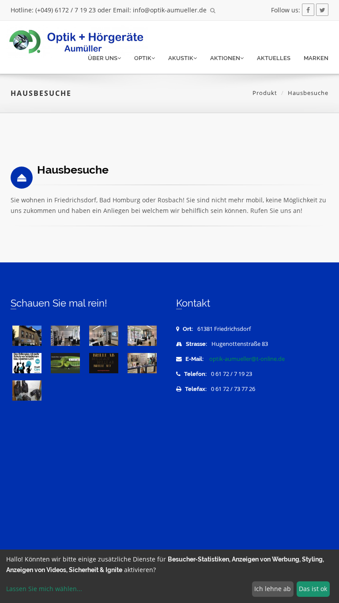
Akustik (180, 58)
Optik (142, 58)
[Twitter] (322, 10)
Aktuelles (273, 58)
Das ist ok (313, 588)
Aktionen (225, 58)
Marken (316, 58)
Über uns (102, 58)
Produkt (264, 93)
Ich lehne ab (272, 588)
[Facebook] (308, 10)
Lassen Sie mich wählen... (44, 588)
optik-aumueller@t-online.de (247, 359)
